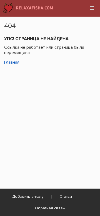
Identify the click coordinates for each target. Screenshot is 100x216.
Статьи (66, 196)
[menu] (92, 8)
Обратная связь (50, 208)
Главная (11, 62)
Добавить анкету (28, 196)
